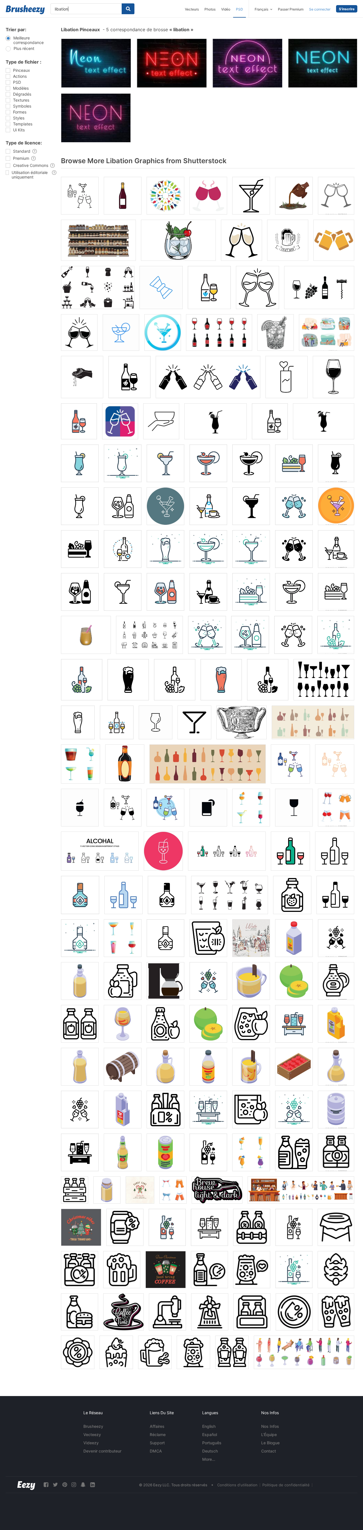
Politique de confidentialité (286, 1485)
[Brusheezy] (25, 9)
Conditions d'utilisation (237, 1485)
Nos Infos (270, 1426)
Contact (268, 1451)
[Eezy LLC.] (26, 1484)
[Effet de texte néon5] (172, 63)
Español (209, 1434)
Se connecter (319, 9)
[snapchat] (83, 1484)
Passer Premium (290, 9)
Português (211, 1442)
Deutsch (210, 1451)
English (209, 1426)
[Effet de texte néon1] (247, 63)
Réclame (158, 1434)
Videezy (91, 1442)
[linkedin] (92, 1484)
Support (157, 1442)
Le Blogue (270, 1442)
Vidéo (225, 9)
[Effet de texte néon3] (96, 117)
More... (208, 1459)
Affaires (157, 1426)
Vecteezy (92, 1434)
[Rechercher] (128, 8)
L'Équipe (269, 1434)
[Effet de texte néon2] (322, 63)
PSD (239, 9)
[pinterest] (64, 1484)
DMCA (156, 1451)
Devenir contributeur (102, 1451)
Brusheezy (93, 1426)
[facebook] (46, 1484)
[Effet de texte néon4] (96, 63)
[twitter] (55, 1484)
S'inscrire (346, 9)
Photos (210, 9)
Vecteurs (192, 9)
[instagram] (73, 1484)
